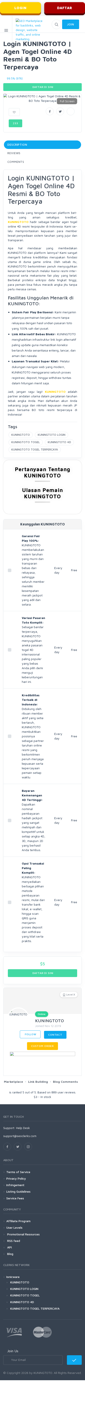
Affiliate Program (18, 1221)
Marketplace (13, 1081)
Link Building (38, 1081)
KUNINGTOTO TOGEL (25, 442)
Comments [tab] (15, 161)
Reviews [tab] (13, 153)
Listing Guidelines (18, 1191)
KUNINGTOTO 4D (59, 442)
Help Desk (23, 1128)
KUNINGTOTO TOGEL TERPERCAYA (34, 449)
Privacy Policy (16, 1178)
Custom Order (42, 1046)
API (9, 1247)
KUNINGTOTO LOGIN (51, 434)
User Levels (14, 1227)
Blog (9, 1254)
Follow (30, 1034)
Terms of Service (18, 1172)
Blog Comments (65, 1081)
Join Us (12, 1351)
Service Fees (15, 1198)
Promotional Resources (23, 1234)
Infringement (15, 1185)
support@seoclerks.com (19, 1136)
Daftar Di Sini (43, 87)
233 (15, 123)
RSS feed (13, 1241)
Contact (55, 1034)
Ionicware (13, 1277)
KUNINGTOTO (20, 434)
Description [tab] (17, 144)
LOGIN (20, 8)
